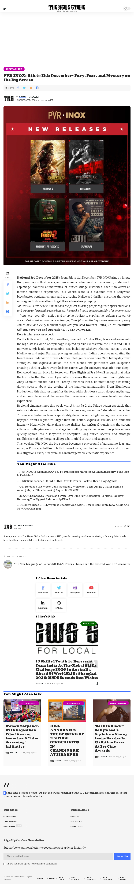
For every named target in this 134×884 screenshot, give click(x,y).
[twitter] (128, 526)
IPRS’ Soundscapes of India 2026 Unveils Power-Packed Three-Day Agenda (68, 481)
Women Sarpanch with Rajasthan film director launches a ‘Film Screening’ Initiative (22, 736)
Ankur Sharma (25, 525)
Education (88, 623)
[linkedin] (43, 605)
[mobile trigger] (6, 8)
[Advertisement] (67, 38)
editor (22, 97)
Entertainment (14, 69)
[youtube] (91, 590)
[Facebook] (124, 526)
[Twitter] (59, 590)
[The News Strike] (67, 8)
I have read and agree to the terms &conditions (32, 863)
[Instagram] (75, 590)
